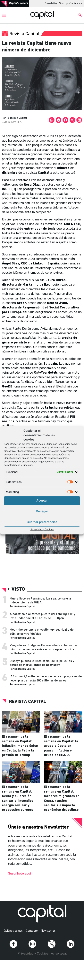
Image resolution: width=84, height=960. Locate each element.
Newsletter (51, 3)
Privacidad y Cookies (42, 529)
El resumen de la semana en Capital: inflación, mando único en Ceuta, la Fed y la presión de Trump (20, 746)
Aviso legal (59, 953)
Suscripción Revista (70, 3)
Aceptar (42, 500)
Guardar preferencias (42, 522)
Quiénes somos (13, 930)
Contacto (32, 930)
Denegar (42, 511)
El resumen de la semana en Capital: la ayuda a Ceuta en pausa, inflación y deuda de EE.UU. (61, 746)
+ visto (16, 589)
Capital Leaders (18, 3)
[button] (4, 15)
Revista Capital (27, 701)
